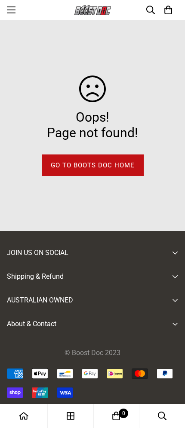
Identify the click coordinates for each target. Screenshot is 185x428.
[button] (168, 10)
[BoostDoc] (92, 9)
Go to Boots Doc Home (93, 165)
